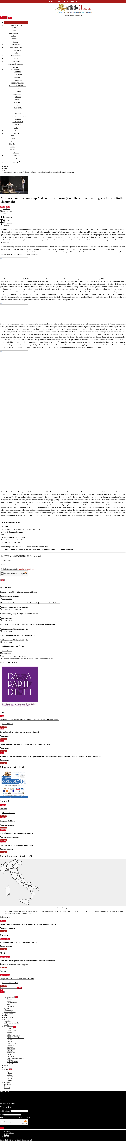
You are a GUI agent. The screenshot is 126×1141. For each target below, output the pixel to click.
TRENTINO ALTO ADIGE (18, 116)
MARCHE (18, 97)
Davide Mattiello (7, 724)
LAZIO (18, 89)
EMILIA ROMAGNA (17, 83)
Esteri (14, 30)
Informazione (13, 33)
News (2, 716)
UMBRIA (18, 119)
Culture (13, 36)
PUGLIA (17, 105)
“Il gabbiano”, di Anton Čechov (12, 646)
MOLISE (17, 100)
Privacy (6, 1137)
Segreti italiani (16, 50)
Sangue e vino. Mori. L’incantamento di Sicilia (18, 592)
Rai (16, 131)
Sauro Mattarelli (7, 850)
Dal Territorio (15, 70)
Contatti (6, 1135)
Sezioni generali (15, 25)
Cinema (12, 138)
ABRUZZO (17, 72)
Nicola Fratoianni (8, 825)
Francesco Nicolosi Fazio (10, 597)
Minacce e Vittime (16, 47)
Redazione (5, 736)
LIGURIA (18, 91)
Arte (12, 136)
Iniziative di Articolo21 (15, 64)
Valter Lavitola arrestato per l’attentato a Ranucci (19, 732)
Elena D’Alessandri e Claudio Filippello (15, 607)
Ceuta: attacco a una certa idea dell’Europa (16, 845)
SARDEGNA (18, 108)
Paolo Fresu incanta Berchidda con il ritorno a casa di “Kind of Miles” (28, 624)
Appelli (15, 67)
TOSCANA (17, 113)
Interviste (16, 153)
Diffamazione (15, 45)
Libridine (12, 144)
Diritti (16, 59)
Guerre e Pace (16, 56)
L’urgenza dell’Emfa (7, 821)
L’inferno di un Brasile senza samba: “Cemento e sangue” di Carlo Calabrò (28, 924)
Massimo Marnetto (8, 813)
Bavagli (15, 42)
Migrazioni (16, 61)
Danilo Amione (7, 618)
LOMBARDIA (17, 94)
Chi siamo (7, 1131)
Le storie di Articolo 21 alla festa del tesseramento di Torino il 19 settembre (29, 720)
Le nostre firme (9, 1133)
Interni (14, 28)
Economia (14, 39)
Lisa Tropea (6, 209)
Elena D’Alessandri (8, 928)
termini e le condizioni (25, 569)
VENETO (18, 125)
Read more (3, 727)
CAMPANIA (18, 80)
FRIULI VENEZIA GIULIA (17, 86)
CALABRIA (17, 77)
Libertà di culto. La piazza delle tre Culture (16, 833)
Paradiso (3, 809)
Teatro (12, 150)
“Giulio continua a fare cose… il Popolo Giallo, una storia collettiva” (25, 744)
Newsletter (15, 156)
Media (16, 128)
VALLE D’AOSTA (18, 122)
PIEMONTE (18, 102)
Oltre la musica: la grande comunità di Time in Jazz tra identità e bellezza (30, 603)
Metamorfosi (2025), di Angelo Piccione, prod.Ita (19, 614)
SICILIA (17, 111)
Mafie (16, 53)
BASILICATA (18, 75)
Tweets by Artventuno (7, 1103)
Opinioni (3, 805)
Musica (12, 147)
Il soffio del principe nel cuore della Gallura (17, 635)
